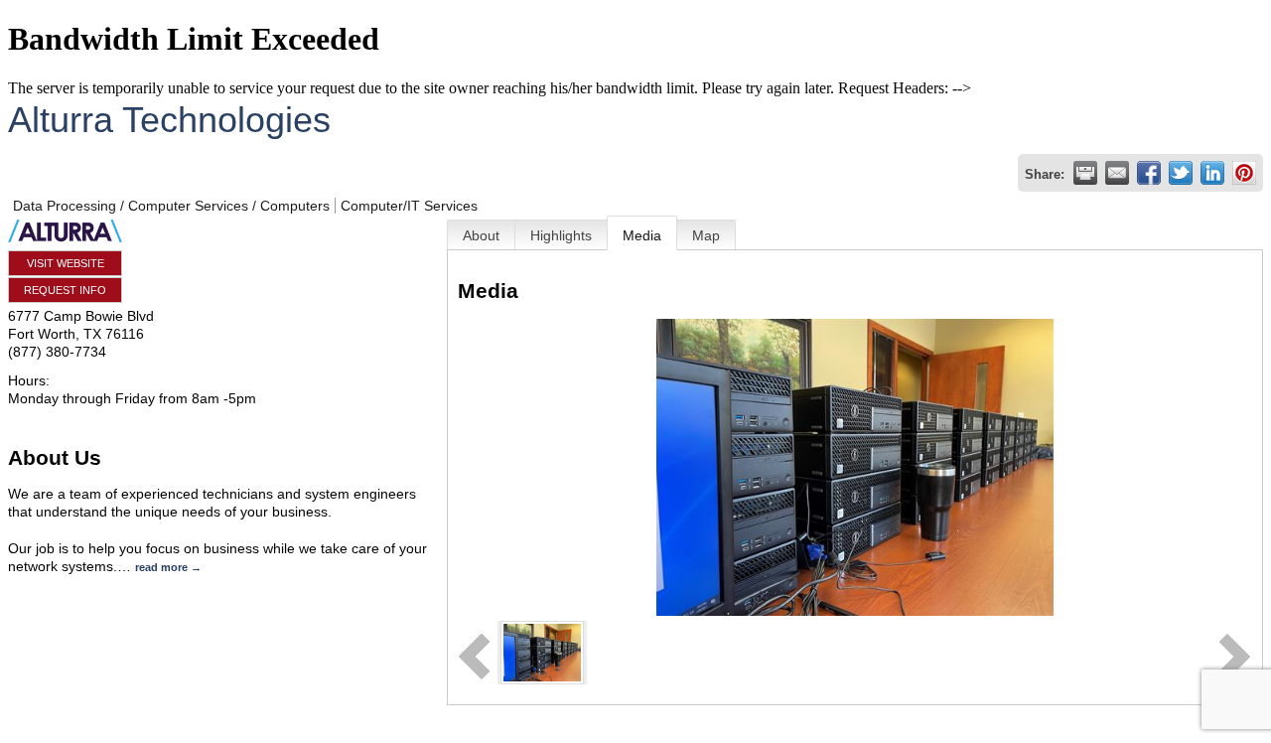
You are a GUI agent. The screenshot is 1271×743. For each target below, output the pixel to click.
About (481, 235)
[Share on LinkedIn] (1212, 173)
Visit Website (65, 263)
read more (161, 567)
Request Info (65, 290)
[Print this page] (1085, 173)
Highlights (561, 235)
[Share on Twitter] (1181, 173)
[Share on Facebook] (1149, 173)
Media (642, 235)
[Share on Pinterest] (1244, 173)
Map (706, 235)
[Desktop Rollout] (541, 652)
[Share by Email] (1117, 173)
